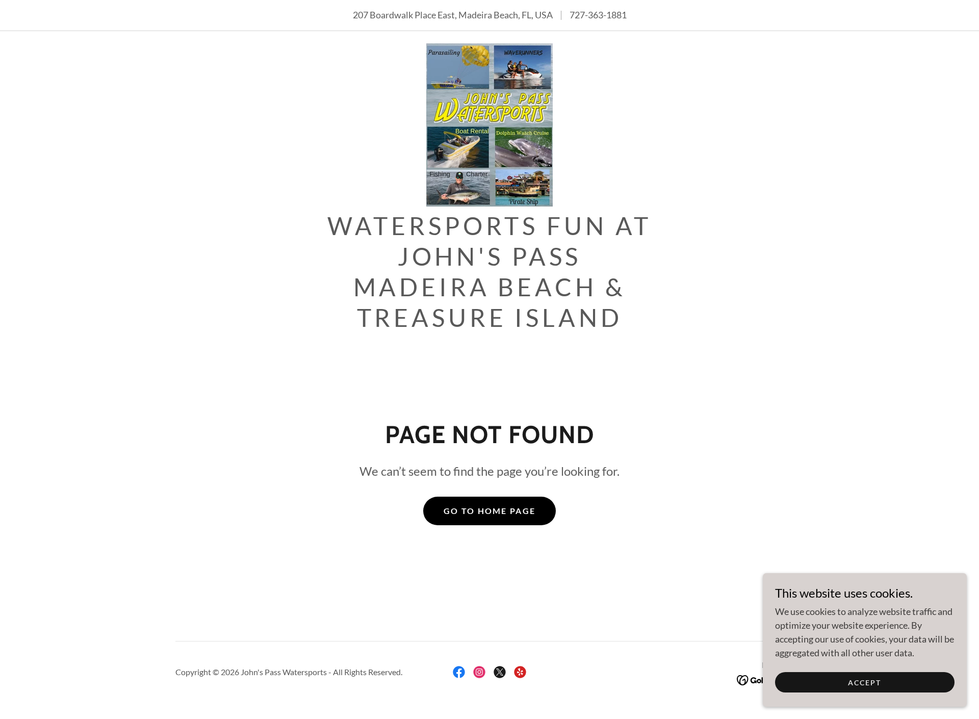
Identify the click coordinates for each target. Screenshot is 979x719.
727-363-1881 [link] (598, 14)
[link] (489, 124)
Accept (864, 682)
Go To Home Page (489, 511)
